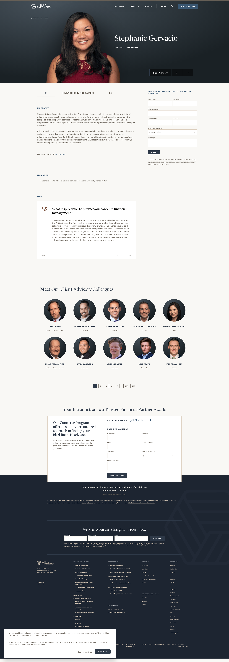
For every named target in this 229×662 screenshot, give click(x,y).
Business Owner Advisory (82, 598)
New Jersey (174, 602)
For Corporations (116, 590)
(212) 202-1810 (140, 420)
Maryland (173, 592)
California (173, 569)
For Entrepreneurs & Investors (121, 593)
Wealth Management (80, 565)
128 (126, 386)
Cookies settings (85, 652)
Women (77, 619)
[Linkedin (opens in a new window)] (43, 582)
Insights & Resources (150, 594)
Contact (144, 582)
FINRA (144, 644)
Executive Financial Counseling (120, 568)
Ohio (171, 612)
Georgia (172, 579)
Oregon (172, 616)
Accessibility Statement (130, 645)
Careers (144, 572)
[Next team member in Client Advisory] (187, 72)
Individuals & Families (81, 562)
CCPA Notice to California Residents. (159, 164)
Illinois (172, 582)
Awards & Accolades (149, 579)
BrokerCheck (159, 644)
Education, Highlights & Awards (78, 93)
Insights (148, 6)
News (144, 604)
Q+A (110, 93)
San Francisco (133, 47)
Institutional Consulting (116, 612)
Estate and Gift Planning (83, 575)
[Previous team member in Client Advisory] (177, 72)
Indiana (172, 586)
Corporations (113, 562)
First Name (68, 535)
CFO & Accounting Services (84, 612)
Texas (172, 626)
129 (133, 386)
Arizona (172, 565)
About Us (135, 6)
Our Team (145, 565)
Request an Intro (188, 6)
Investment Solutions (82, 568)
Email (116, 535)
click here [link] (103, 487)
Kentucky (173, 589)
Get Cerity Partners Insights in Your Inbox (114, 529)
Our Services (119, 6)
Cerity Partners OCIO (115, 609)
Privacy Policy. (169, 162)
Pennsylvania (174, 619)
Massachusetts (175, 596)
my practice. (60, 154)
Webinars (145, 601)
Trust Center (171, 644)
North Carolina (175, 609)
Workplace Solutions (115, 565)
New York (173, 606)
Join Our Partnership (148, 576)
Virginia (172, 629)
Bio (46, 93)
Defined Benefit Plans (117, 579)
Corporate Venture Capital (117, 587)
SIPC (150, 644)
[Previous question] (117, 255)
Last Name (92, 535)
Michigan (173, 599)
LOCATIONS (174, 562)
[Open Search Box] (172, 6)
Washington (174, 633)
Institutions (113, 605)
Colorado (173, 572)
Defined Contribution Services (120, 583)
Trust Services (80, 591)
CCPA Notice (118, 644)
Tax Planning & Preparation (84, 587)
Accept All (102, 651)
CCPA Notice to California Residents (92, 546)
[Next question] (130, 255)
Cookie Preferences (183, 645)
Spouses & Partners (82, 626)
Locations (145, 569)
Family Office (77, 595)
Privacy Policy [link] (121, 495)
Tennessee (173, 623)
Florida (172, 576)
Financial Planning (81, 579)
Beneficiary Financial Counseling (121, 572)
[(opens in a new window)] (39, 582)
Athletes (78, 623)
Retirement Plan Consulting (118, 576)
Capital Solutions (81, 572)
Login (163, 6)
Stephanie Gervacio (145, 38)
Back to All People (40, 18)
